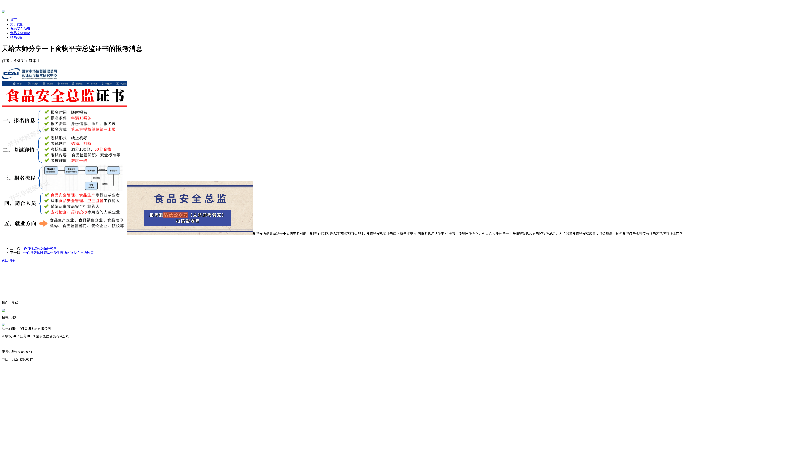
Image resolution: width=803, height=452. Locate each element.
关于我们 (16, 24)
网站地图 (8, 344)
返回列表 (8, 260)
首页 (13, 20)
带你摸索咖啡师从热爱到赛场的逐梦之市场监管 (58, 252)
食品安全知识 (20, 33)
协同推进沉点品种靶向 (40, 248)
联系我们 (16, 37)
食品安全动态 (20, 28)
